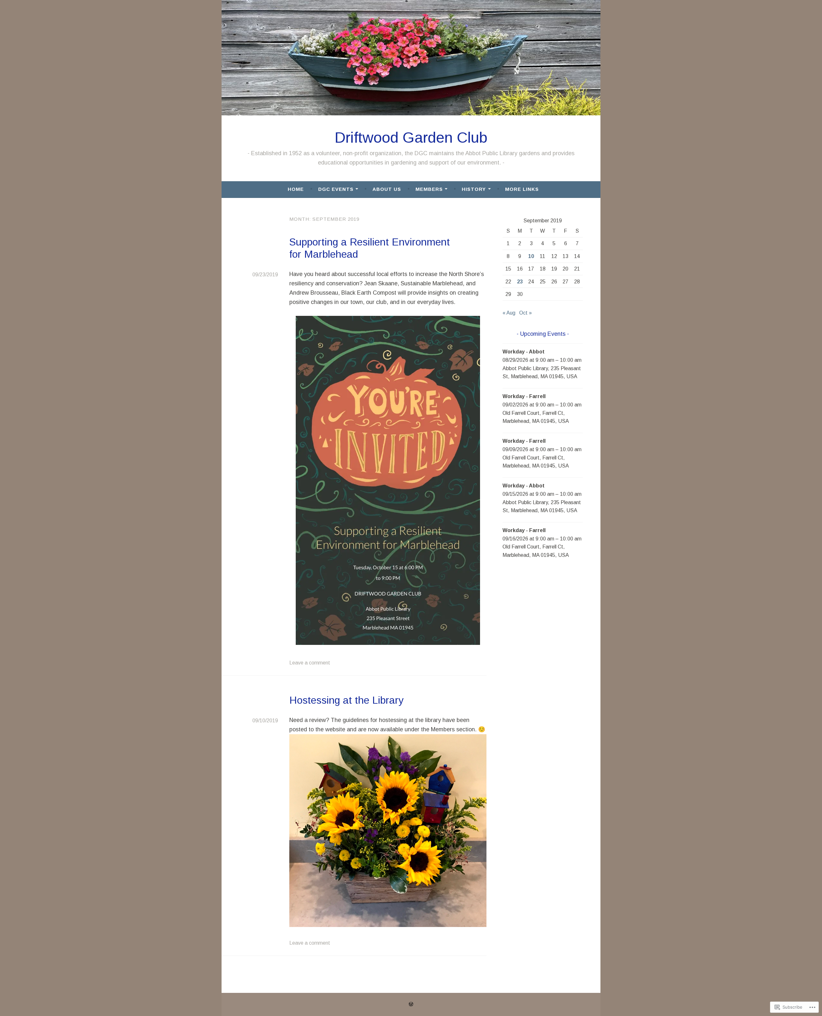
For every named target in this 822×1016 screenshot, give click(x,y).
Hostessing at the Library (346, 700)
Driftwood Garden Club (411, 137)
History (474, 189)
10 (531, 256)
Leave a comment (309, 662)
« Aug (509, 313)
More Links (522, 189)
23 (520, 281)
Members (429, 189)
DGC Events (336, 189)
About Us (386, 189)
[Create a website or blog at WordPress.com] (411, 1004)
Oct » (525, 313)
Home (296, 189)
